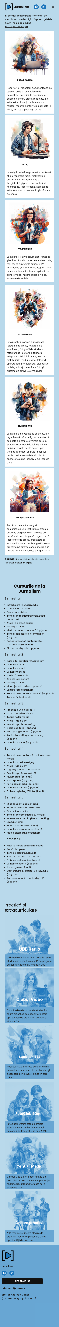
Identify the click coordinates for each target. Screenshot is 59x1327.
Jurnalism (21, 7)
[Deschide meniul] (52, 7)
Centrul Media (29, 1166)
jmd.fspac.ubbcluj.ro (16, 26)
